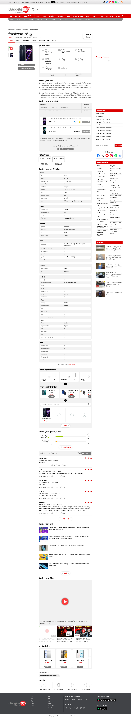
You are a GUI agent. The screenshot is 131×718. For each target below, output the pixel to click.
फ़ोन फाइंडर (18, 30)
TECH (53, 2)
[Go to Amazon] (44, 130)
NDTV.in (50, 707)
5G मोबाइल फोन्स (100, 113)
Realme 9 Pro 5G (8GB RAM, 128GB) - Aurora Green (64, 128)
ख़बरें (48, 40)
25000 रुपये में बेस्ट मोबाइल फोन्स (103, 130)
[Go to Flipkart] (44, 121)
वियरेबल (80, 19)
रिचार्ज (94, 16)
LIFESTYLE (42, 2)
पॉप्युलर (112, 166)
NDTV (10, 2)
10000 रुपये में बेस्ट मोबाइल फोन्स (103, 119)
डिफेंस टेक (60, 16)
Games (57, 2)
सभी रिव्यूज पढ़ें (65, 519)
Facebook (66, 707)
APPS (68, 2)
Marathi (84, 2)
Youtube (73, 707)
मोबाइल (11, 19)
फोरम (87, 16)
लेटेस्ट (98, 166)
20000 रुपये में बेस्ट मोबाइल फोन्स (103, 128)
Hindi (73, 699)
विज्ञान (60, 19)
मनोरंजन (31, 19)
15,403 (52, 122)
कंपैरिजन (33, 40)
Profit (19, 2)
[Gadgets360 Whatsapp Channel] (115, 155)
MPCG (79, 2)
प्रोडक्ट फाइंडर (77, 16)
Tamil (86, 699)
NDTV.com (51, 705)
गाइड (68, 16)
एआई (27, 16)
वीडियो (51, 16)
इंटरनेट (66, 19)
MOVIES (27, 2)
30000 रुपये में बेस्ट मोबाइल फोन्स (103, 133)
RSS (32, 696)
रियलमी (10, 37)
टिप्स (47, 19)
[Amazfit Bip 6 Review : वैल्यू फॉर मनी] (109, 296)
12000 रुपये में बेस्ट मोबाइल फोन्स (103, 122)
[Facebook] (98, 155)
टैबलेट (18, 19)
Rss (84, 707)
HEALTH (48, 2)
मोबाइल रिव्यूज (100, 242)
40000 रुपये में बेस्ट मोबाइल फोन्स (103, 139)
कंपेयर (22, 65)
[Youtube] (107, 155)
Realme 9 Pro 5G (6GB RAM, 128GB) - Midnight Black (65, 118)
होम (11, 16)
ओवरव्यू (12, 40)
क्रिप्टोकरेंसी (110, 16)
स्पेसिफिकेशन (25, 40)
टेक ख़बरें (18, 16)
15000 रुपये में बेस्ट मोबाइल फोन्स (103, 125)
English (67, 699)
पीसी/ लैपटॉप (39, 19)
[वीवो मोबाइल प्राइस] (86, 685)
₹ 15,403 (88, 34)
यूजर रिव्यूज (42, 40)
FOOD (37, 2)
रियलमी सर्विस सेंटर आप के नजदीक (48, 676)
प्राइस (17, 40)
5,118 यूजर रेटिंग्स (18, 37)
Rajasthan (74, 2)
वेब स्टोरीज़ (87, 19)
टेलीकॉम (53, 19)
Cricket (32, 2)
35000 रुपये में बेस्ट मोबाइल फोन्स (103, 136)
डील (102, 16)
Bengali (80, 699)
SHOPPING (63, 2)
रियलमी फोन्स (25, 30)
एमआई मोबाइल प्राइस (72, 689)
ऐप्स (24, 19)
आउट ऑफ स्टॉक (86, 122)
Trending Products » (103, 57)
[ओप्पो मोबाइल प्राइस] (58, 685)
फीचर (44, 16)
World (15, 2)
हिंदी (23, 2)
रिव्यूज (38, 16)
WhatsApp (81, 707)
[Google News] (120, 155)
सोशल (73, 19)
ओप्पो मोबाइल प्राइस (58, 689)
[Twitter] (102, 155)
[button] (89, 376)
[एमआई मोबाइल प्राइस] (72, 685)
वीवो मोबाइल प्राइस (86, 689)
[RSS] (122, 2)
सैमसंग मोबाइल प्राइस (45, 689)
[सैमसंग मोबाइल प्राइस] (45, 685)
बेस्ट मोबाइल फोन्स (100, 116)
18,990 (52, 131)
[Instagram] (111, 155)
